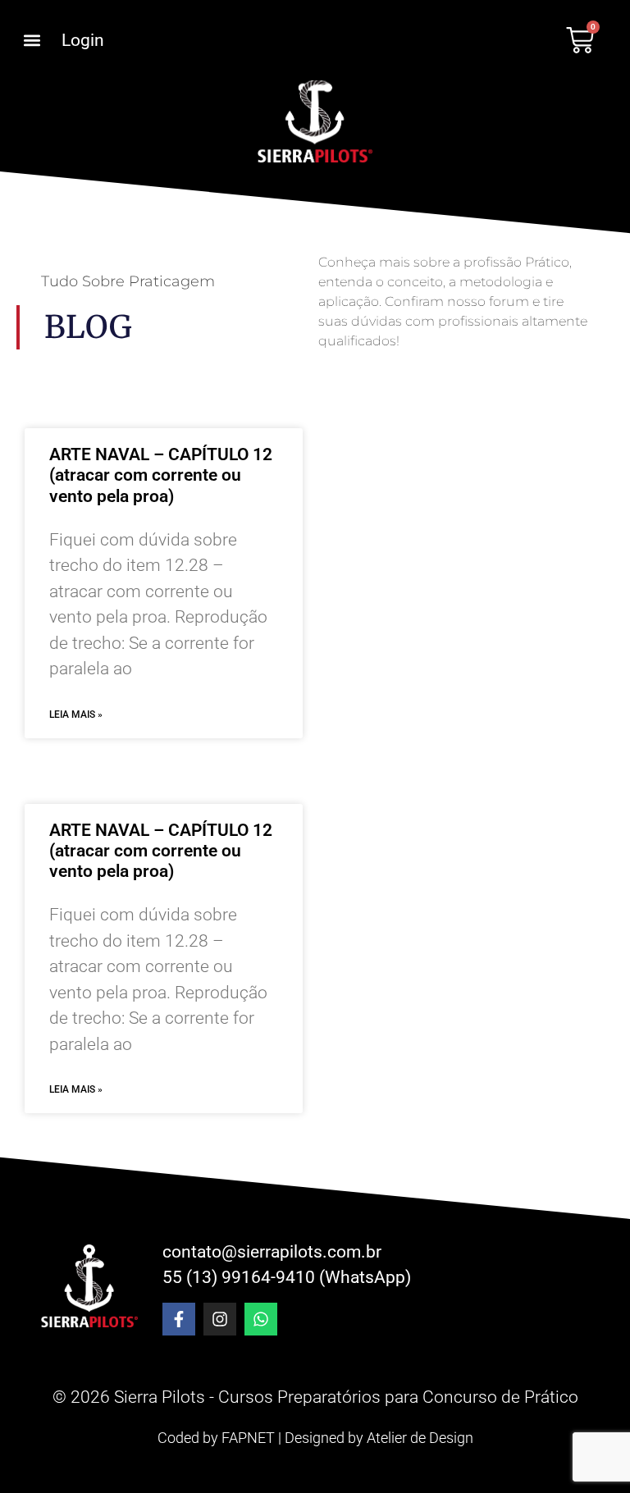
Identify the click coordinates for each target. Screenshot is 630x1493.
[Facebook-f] (178, 1319)
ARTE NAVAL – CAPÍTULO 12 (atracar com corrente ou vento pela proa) (160, 475)
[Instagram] (219, 1319)
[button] (31, 40)
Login (83, 40)
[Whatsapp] (260, 1319)
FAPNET (248, 1437)
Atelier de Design (420, 1437)
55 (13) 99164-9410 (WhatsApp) (286, 1277)
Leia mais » (76, 714)
